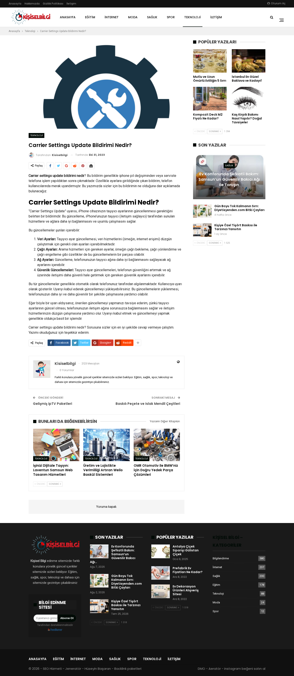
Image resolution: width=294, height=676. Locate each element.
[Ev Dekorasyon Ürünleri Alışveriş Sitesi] (160, 591)
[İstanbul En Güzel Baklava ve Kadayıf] (248, 61)
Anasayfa (15, 3)
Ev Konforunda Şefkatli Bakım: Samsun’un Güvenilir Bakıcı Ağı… (112, 554)
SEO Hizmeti (52, 668)
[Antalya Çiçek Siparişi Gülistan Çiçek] (160, 551)
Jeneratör (73, 668)
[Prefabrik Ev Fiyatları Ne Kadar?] (160, 573)
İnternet (112, 17)
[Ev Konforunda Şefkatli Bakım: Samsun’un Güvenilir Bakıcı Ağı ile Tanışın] (99, 551)
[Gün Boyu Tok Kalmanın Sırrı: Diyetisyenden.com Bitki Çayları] (202, 211)
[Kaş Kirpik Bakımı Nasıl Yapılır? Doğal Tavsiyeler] (248, 98)
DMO (201, 668)
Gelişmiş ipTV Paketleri (52, 403)
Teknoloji (192, 17)
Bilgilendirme (221, 558)
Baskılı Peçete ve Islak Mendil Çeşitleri (148, 403)
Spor (171, 17)
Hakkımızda (32, 3)
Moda (133, 17)
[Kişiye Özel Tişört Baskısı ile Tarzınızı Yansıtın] (202, 230)
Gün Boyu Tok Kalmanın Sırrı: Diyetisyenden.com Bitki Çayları (239, 208)
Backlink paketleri (127, 668)
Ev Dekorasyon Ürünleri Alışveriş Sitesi (186, 590)
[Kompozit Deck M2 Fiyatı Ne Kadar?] (210, 98)
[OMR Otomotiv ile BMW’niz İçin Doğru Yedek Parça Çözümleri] (157, 445)
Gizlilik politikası (53, 3)
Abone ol (67, 618)
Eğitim (90, 17)
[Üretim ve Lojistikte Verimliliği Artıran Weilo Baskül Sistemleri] (106, 445)
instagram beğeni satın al (244, 668)
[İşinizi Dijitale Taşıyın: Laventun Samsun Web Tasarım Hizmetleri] (56, 445)
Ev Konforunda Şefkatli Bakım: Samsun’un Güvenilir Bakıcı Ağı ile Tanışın (229, 179)
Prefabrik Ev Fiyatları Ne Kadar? (188, 570)
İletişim (71, 3)
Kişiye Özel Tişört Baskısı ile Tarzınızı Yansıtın (235, 227)
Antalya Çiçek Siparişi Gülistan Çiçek (186, 550)
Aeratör (215, 668)
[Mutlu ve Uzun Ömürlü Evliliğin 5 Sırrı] (210, 61)
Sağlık (152, 17)
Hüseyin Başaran (98, 668)
